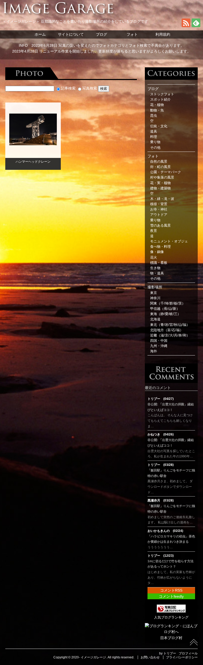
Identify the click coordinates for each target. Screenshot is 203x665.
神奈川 (155, 298)
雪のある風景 (160, 225)
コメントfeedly (171, 596)
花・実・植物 (160, 183)
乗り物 (155, 142)
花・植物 (157, 105)
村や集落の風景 (162, 177)
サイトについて (71, 34)
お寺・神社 (158, 209)
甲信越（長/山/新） (165, 309)
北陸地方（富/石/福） (166, 330)
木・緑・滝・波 (162, 199)
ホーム (40, 34)
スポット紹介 (160, 99)
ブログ (101, 34)
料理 (153, 137)
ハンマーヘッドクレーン (33, 161)
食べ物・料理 (160, 247)
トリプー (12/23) (160, 556)
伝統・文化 (158, 126)
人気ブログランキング (171, 617)
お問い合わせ (150, 657)
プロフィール (188, 653)
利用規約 (162, 34)
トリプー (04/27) (160, 399)
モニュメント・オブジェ (169, 241)
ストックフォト (162, 94)
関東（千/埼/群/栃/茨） (167, 303)
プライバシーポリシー (182, 657)
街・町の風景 (160, 167)
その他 (155, 147)
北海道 (155, 319)
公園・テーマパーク (165, 172)
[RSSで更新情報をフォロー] (186, 26)
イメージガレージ (93, 657)
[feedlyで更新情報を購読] (196, 26)
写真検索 (89, 88)
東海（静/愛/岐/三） (165, 314)
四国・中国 (158, 341)
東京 (153, 293)
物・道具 (157, 273)
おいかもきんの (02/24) (165, 531)
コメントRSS (171, 590)
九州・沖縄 (158, 346)
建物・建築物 (160, 188)
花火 (153, 257)
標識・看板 (158, 263)
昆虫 (153, 116)
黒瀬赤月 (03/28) (160, 500)
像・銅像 (157, 252)
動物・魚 (157, 110)
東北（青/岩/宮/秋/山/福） (170, 325)
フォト (132, 34)
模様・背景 (158, 204)
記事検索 (68, 88)
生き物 (155, 268)
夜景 (153, 231)
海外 (153, 351)
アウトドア (158, 215)
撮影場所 (154, 287)
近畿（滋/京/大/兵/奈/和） (170, 335)
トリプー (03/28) (160, 465)
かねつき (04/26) (160, 434)
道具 (153, 131)
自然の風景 (158, 161)
